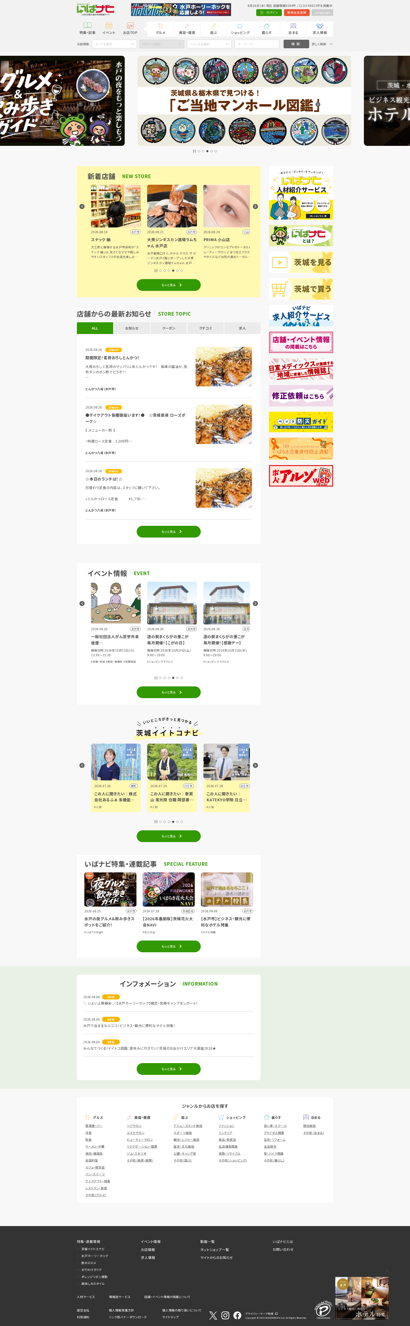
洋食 (88, 1133)
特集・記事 (87, 32)
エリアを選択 (103, 44)
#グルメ (108, 661)
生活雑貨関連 (228, 1146)
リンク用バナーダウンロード (128, 1317)
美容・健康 (187, 32)
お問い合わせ (283, 1249)
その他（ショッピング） (233, 1160)
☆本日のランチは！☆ (104, 479)
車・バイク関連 (274, 1153)
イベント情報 (151, 1241)
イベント (108, 32)
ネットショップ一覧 (214, 1249)
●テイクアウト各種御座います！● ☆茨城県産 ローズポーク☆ (135, 418)
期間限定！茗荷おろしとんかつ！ (112, 357)
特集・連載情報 (88, 1241)
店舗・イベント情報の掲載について (167, 1297)
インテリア (226, 1133)
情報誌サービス (120, 1297)
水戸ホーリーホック (94, 1256)
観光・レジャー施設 (186, 1139)
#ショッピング (96, 661)
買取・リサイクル (229, 1153)
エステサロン (136, 1133)
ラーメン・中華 (95, 1146)
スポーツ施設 (183, 1133)
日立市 (185, 786)
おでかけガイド (91, 1269)
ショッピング (240, 32)
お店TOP (130, 32)
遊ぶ (213, 32)
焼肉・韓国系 (94, 1153)
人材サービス (86, 1297)
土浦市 (241, 786)
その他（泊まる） (314, 1133)
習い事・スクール (275, 1126)
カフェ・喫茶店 (95, 1167)
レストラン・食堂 (96, 1188)
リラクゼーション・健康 (142, 1146)
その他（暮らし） (274, 1160)
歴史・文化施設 (184, 1146)
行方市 (129, 786)
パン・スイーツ (95, 1174)
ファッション (226, 1126)
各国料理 (91, 1160)
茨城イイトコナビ (92, 1249)
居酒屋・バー (94, 1126)
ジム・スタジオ (136, 1153)
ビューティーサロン (140, 1139)
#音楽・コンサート (210, 655)
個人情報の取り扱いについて (182, 1310)
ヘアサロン (134, 1126)
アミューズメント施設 (188, 1126)
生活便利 (270, 1146)
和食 (88, 1139)
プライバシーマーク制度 (259, 1313)
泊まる (293, 32)
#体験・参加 (229, 655)
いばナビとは (283, 1241)
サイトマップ (170, 1317)
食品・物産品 (227, 1139)
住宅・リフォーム (275, 1139)
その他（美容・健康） (140, 1160)
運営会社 (83, 1310)
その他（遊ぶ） (183, 1160)
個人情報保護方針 (121, 1310)
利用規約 (83, 1317)
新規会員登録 (296, 12)
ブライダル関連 (274, 1133)
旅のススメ (88, 1263)
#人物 (94, 807)
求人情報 (320, 32)
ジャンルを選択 (199, 44)
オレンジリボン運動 (94, 1277)
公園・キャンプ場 (185, 1153)
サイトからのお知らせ (216, 1257)
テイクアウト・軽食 (97, 1181)
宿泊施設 (309, 1126)
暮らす (267, 32)
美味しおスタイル (93, 1283)
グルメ (160, 32)
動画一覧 (207, 1241)
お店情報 (148, 1249)
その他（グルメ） (95, 1195)
